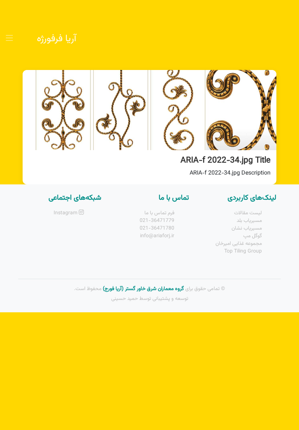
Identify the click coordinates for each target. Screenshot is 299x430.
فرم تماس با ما (159, 213)
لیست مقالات (248, 213)
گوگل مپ (252, 236)
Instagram (66, 213)
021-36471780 (157, 228)
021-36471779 (157, 221)
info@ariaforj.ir (157, 236)
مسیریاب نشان (247, 228)
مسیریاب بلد (249, 221)
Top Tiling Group (243, 251)
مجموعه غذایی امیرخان (238, 244)
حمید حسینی (124, 299)
